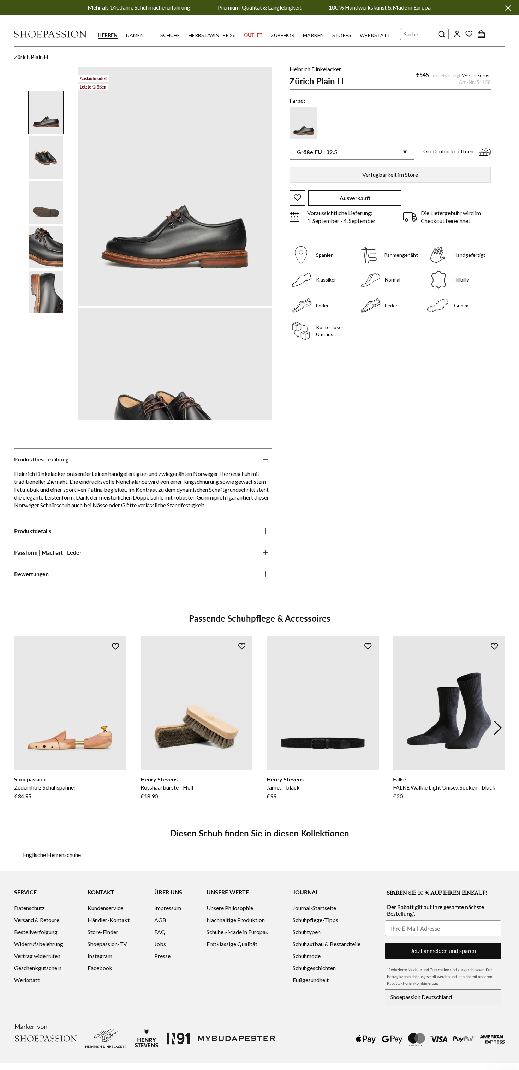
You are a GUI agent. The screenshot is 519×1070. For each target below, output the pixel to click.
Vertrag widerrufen (37, 956)
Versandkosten (476, 75)
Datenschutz (29, 908)
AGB (160, 920)
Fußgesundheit (311, 980)
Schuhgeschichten (314, 968)
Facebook (100, 968)
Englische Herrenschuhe (52, 854)
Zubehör (282, 35)
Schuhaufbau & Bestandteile (326, 944)
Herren (108, 35)
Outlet (253, 35)
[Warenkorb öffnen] (481, 34)
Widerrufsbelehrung (38, 944)
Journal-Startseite (314, 908)
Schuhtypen (307, 932)
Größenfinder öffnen (448, 151)
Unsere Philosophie (230, 908)
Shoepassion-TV (107, 944)
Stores (341, 35)
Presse (162, 956)
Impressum (167, 908)
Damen (135, 35)
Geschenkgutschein (37, 968)
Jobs (160, 944)
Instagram (100, 956)
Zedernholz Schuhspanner (45, 787)
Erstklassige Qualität (232, 944)
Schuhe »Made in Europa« (237, 932)
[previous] (21, 728)
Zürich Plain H (31, 56)
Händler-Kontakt (109, 920)
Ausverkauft (355, 197)
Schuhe (170, 35)
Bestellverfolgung (36, 932)
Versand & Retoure (36, 920)
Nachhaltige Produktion (236, 920)
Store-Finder (103, 932)
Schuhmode (307, 956)
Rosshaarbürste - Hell (167, 787)
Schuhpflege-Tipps (315, 920)
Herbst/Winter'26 (212, 35)
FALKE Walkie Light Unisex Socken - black (444, 787)
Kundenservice (105, 908)
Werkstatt (375, 35)
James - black (283, 787)
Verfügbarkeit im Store (390, 174)
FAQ (160, 932)
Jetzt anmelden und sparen (443, 950)
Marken (313, 35)
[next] (498, 728)
